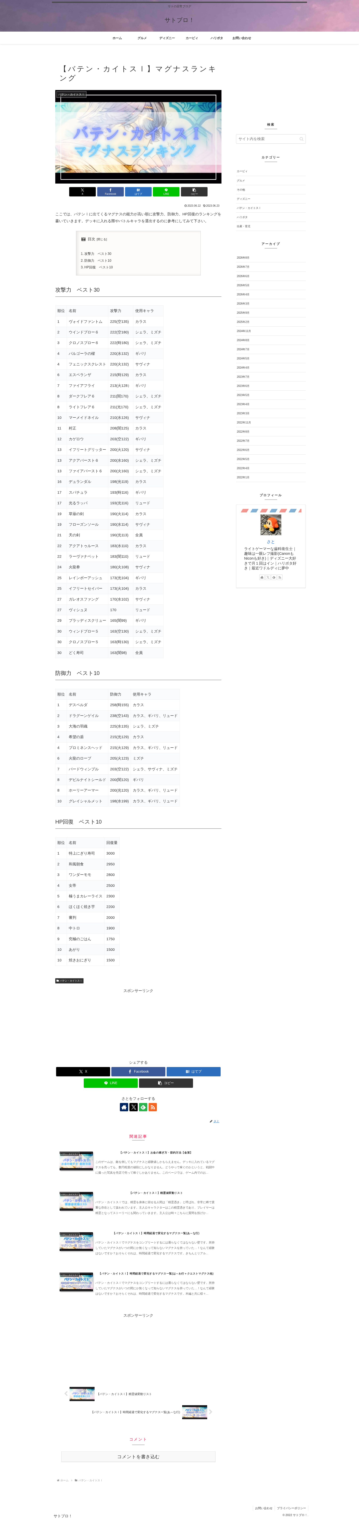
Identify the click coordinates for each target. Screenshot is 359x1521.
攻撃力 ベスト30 (97, 253)
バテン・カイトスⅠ (71, 980)
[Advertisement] (138, 1023)
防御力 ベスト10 (97, 260)
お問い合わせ (264, 1508)
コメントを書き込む (138, 1456)
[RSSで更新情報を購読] (153, 1107)
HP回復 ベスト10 (98, 267)
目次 (91, 239)
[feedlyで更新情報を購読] (143, 1107)
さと (271, 541)
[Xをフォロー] (133, 1107)
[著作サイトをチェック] (124, 1107)
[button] (194, 191)
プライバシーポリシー (291, 1508)
